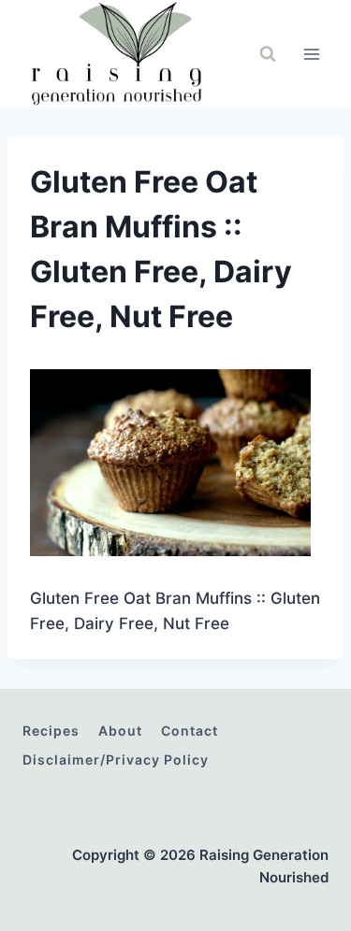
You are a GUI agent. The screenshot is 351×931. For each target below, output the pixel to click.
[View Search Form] (268, 54)
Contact (189, 730)
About (120, 730)
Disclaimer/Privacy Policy (115, 759)
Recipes (51, 730)
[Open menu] (311, 53)
